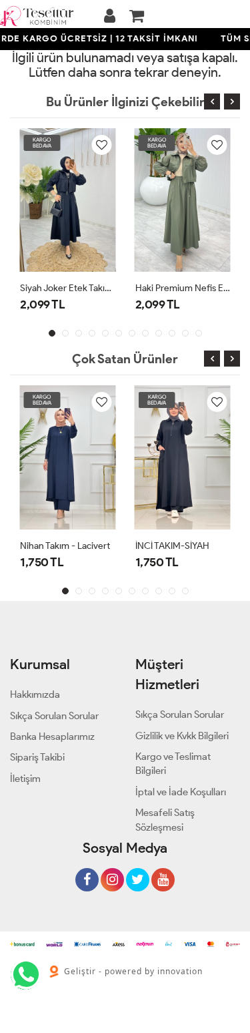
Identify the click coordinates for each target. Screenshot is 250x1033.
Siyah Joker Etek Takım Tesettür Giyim (67, 288)
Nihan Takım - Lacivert (65, 546)
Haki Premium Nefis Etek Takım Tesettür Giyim (183, 288)
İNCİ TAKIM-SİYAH (172, 546)
